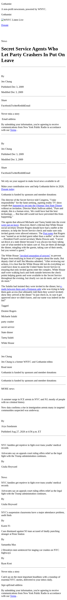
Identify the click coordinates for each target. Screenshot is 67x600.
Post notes (48, 233)
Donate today (7, 189)
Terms (13, 130)
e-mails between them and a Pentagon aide (31, 287)
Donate (4, 25)
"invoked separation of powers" (34, 255)
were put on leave (10, 225)
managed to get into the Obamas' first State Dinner (37, 205)
